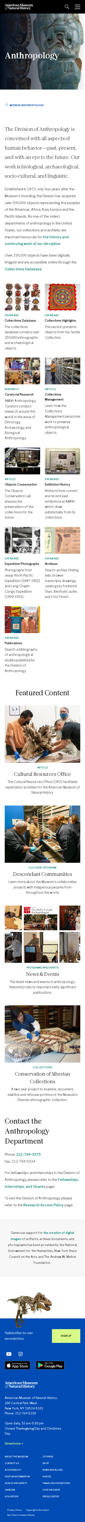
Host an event (51, 1490)
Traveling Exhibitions (56, 1483)
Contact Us (12, 1463)
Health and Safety (16, 1483)
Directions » (14, 1443)
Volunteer (11, 1497)
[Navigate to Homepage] (19, 7)
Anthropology (32, 56)
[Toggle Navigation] (77, 7)
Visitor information (17, 1477)
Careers (10, 1490)
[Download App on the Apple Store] (17, 1365)
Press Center (50, 1497)
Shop (45, 1463)
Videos (46, 1477)
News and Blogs (52, 1470)
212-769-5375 (28, 1154)
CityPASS (47, 1457)
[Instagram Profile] (19, 1354)
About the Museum (16, 1457)
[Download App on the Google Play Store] (50, 1365)
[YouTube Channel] (8, 1354)
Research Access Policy (43, 1205)
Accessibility (13, 1470)
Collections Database (23, 269)
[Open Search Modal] (67, 6)
